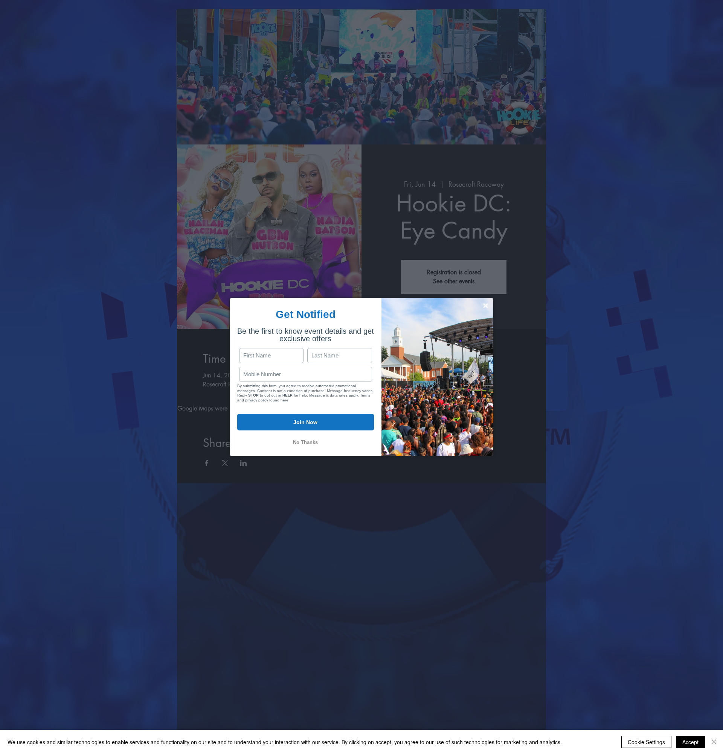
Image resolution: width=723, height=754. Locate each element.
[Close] (713, 742)
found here (278, 400)
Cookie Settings (646, 742)
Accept (690, 742)
